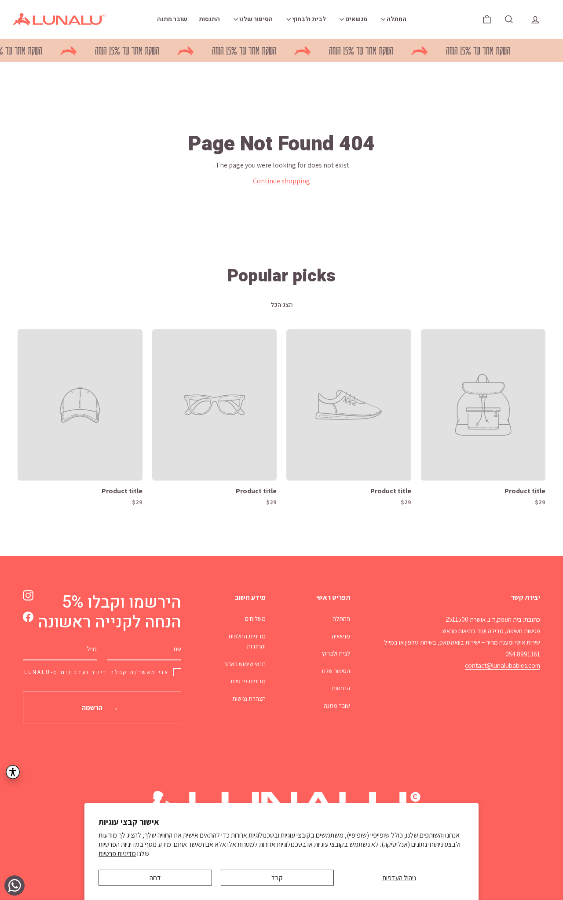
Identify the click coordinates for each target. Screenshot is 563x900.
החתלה (395, 19)
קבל (277, 877)
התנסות (209, 19)
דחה (155, 877)
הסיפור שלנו (255, 19)
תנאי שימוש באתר (245, 664)
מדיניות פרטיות (117, 853)
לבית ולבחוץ (308, 19)
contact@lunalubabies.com (502, 665)
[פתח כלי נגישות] (13, 772)
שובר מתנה (172, 19)
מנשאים (355, 19)
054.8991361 (522, 654)
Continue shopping (281, 181)
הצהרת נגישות (249, 699)
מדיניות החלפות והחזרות (247, 641)
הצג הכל (282, 305)
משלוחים (255, 619)
